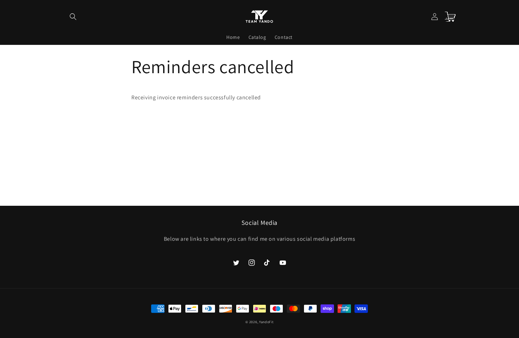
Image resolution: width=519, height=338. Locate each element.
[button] (73, 16)
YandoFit (266, 322)
